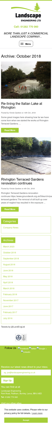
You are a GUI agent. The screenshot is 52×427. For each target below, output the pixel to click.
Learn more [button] (37, 413)
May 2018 (8, 276)
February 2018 (10, 294)
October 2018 (9, 252)
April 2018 (8, 282)
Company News (10, 227)
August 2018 (9, 264)
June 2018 (8, 270)
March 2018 (8, 288)
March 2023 (8, 246)
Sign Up (7, 380)
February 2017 (10, 312)
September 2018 (11, 258)
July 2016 (7, 318)
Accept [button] (26, 420)
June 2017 (8, 306)
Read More (9, 130)
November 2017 (10, 300)
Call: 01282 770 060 (26, 26)
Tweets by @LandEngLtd (13, 326)
